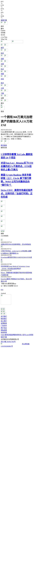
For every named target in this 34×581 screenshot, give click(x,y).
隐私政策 (4, 330)
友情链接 (4, 323)
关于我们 (4, 316)
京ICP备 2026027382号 (8, 341)
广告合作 (4, 325)
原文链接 (4, 145)
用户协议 (4, 328)
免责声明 (4, 332)
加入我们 (4, 321)
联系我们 (4, 318)
